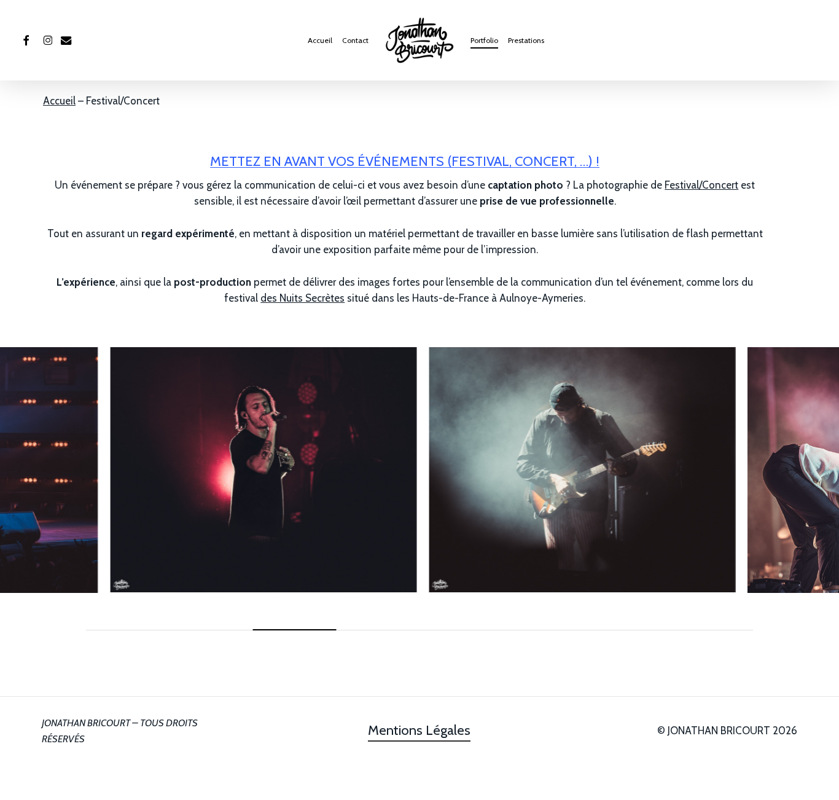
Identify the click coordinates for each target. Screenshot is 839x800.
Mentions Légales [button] (419, 730)
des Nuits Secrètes (302, 298)
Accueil (59, 101)
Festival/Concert (701, 185)
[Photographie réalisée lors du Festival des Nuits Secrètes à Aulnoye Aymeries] (260, 469)
